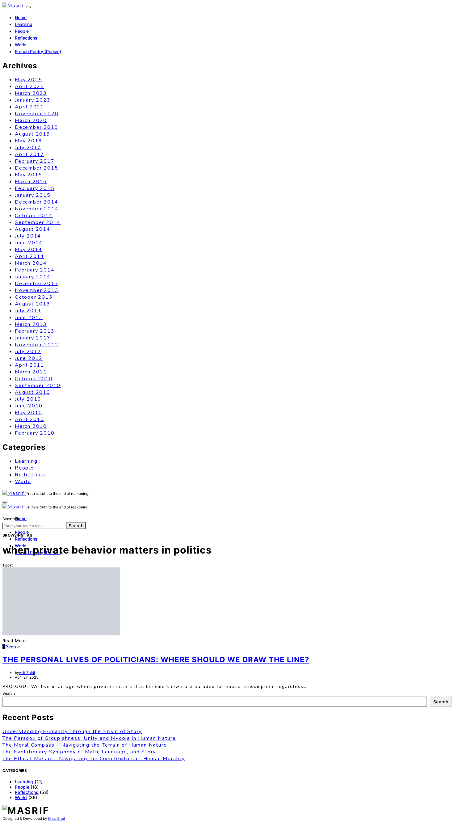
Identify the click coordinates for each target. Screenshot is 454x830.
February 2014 (34, 270)
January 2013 (33, 338)
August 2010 (32, 392)
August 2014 (32, 229)
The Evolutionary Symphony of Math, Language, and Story (79, 751)
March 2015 (31, 181)
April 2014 (29, 256)
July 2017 (28, 147)
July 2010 (28, 399)
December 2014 (36, 202)
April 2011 (29, 365)
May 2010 (28, 412)
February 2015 (34, 188)
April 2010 (29, 419)
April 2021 (29, 106)
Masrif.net (56, 818)
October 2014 (34, 215)
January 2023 (33, 100)
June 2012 (29, 358)
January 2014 (33, 276)
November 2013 (36, 290)
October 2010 (34, 378)
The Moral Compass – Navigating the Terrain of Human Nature (84, 745)
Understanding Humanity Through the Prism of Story (72, 731)
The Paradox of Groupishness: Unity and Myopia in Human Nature (89, 738)
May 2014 (28, 249)
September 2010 (38, 385)
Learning (23, 24)
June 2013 (29, 317)
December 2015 (36, 168)
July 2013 (28, 310)
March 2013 (31, 324)
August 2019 (32, 134)
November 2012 (36, 344)
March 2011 (31, 372)
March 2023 (31, 93)
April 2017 (29, 154)
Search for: (11, 518)
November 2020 (36, 113)
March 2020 (31, 120)
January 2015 (33, 195)
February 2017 (34, 161)
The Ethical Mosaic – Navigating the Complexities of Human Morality (93, 758)
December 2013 (36, 283)
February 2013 (34, 331)
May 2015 (28, 174)
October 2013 (34, 297)
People (22, 31)
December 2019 (36, 127)
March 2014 (31, 263)
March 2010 (31, 426)
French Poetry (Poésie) (38, 51)
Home (21, 17)
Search (76, 525)
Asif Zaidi (27, 672)
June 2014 (29, 242)
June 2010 (29, 405)
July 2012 (28, 351)
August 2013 (32, 304)
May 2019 (28, 140)
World (21, 44)
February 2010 (34, 433)
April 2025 (29, 86)
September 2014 (38, 222)
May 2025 (28, 79)
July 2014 (28, 236)
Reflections (26, 37)
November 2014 (36, 208)
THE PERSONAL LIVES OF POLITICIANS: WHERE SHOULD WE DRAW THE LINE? (155, 659)
